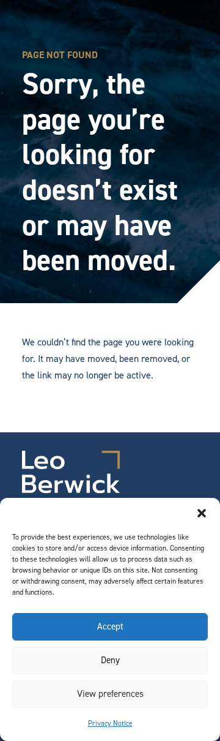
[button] (202, 513)
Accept (110, 626)
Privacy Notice (110, 723)
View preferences (110, 694)
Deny (110, 660)
